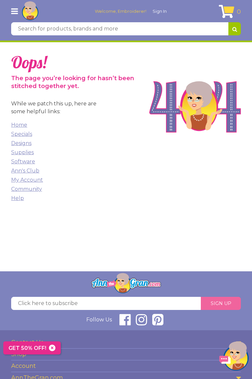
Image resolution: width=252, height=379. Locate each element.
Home (19, 125)
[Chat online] (234, 357)
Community (26, 189)
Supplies (22, 152)
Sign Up (221, 303)
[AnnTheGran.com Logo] (30, 11)
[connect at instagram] (141, 322)
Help (17, 198)
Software (23, 161)
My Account (27, 180)
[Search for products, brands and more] (234, 28)
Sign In (160, 11)
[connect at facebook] (125, 322)
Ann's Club (25, 171)
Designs (21, 143)
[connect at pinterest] (157, 322)
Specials (21, 134)
